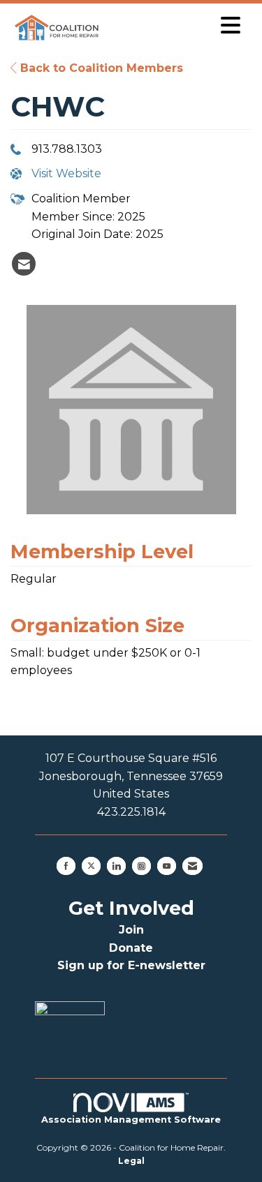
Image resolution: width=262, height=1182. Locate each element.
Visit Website (66, 173)
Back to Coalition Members (100, 68)
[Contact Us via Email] (192, 866)
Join (131, 929)
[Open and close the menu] (176, 25)
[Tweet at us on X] (91, 866)
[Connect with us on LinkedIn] (116, 866)
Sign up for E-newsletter (131, 965)
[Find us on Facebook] (66, 866)
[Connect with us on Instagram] (141, 866)
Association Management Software (131, 1119)
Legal (131, 1160)
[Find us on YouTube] (166, 866)
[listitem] (23, 263)
